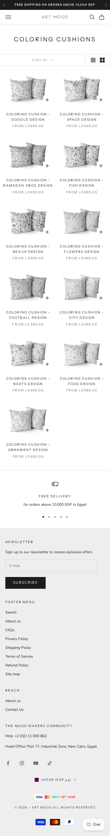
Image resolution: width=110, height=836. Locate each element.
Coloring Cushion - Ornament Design (28, 447)
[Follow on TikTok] (49, 763)
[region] (55, 494)
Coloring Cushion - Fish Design (82, 182)
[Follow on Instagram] (22, 763)
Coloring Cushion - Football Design (28, 315)
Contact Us (14, 709)
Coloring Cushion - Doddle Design (28, 116)
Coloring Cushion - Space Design (82, 116)
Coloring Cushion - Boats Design (28, 381)
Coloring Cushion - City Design (82, 315)
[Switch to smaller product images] (102, 60)
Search (11, 612)
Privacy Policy (16, 638)
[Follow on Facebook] (8, 763)
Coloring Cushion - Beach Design (28, 249)
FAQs (10, 630)
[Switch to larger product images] (93, 60)
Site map (12, 674)
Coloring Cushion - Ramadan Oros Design (28, 182)
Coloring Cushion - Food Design (82, 381)
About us (13, 621)
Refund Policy (16, 665)
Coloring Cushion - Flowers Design (82, 249)
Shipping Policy (18, 647)
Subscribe (25, 582)
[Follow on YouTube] (35, 763)
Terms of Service (19, 656)
